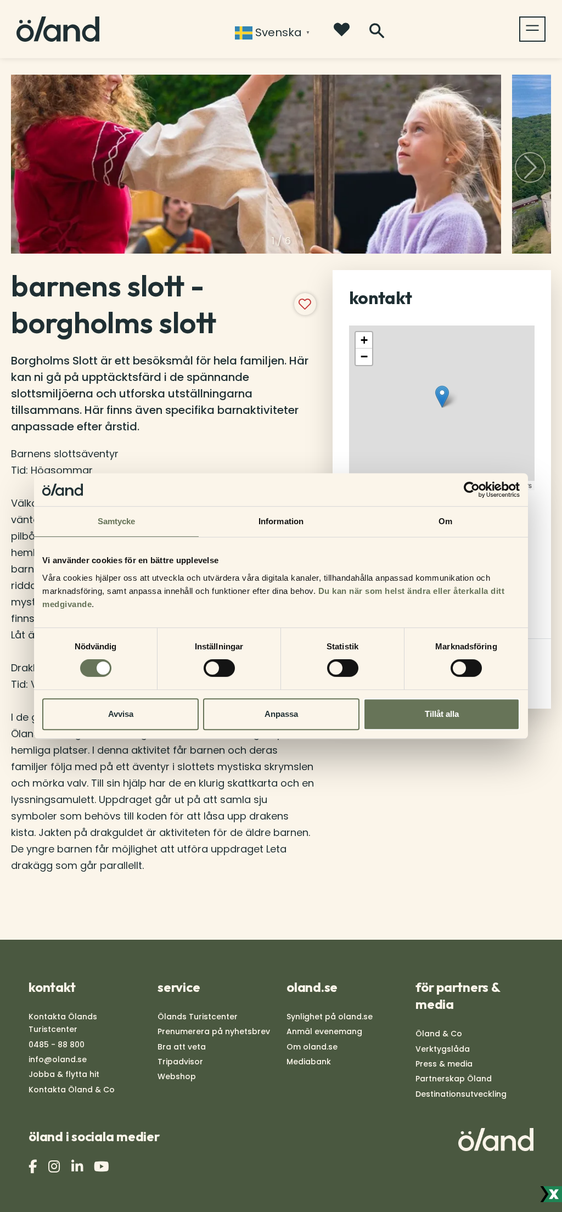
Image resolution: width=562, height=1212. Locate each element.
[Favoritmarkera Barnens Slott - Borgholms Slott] (305, 304)
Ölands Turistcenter (198, 1016)
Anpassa (281, 714)
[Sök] (376, 31)
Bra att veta (182, 1046)
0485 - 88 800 (57, 1044)
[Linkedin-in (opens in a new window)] (78, 1167)
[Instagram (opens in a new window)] (55, 1167)
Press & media (444, 1063)
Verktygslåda (442, 1048)
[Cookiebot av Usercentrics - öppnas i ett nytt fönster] (472, 489)
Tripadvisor (180, 1061)
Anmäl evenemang (324, 1031)
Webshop (177, 1076)
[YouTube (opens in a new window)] (103, 1167)
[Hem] (57, 29)
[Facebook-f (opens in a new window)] (34, 1167)
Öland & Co (438, 1033)
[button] (530, 167)
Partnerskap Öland (453, 1078)
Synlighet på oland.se (329, 1016)
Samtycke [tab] (117, 521)
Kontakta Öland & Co (72, 1089)
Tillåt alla (442, 714)
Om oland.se (312, 1046)
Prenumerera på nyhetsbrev (214, 1031)
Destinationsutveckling (461, 1093)
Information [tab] (281, 521)
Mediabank (308, 1061)
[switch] (219, 668)
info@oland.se (58, 1059)
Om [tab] (445, 521)
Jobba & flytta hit (64, 1074)
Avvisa (120, 714)
